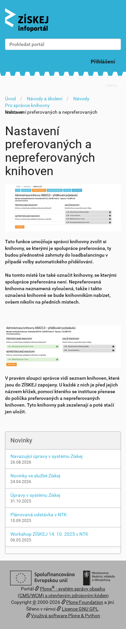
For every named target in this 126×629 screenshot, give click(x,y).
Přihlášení (103, 61)
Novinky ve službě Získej (35, 475)
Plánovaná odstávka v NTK (38, 514)
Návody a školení (44, 98)
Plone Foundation (84, 602)
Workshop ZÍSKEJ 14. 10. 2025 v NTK (49, 534)
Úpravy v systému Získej (35, 495)
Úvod (10, 98)
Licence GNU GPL (80, 609)
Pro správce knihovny (27, 105)
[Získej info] (26, 20)
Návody (81, 98)
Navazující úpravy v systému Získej (46, 456)
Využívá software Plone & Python (65, 615)
